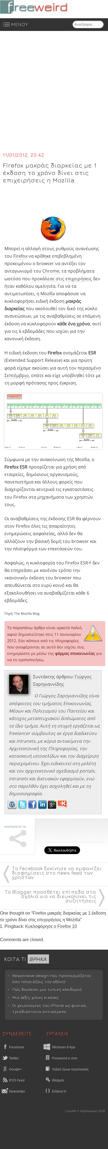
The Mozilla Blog (27, 613)
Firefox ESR (76, 563)
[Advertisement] (54, 95)
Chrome (50, 271)
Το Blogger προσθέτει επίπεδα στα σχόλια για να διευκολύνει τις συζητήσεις (50, 896)
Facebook (16, 1047)
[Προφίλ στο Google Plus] (52, 807)
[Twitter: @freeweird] (23, 807)
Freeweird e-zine (65, 1058)
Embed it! (59, 1091)
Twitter (13, 1058)
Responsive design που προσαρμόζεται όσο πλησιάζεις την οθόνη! (51, 978)
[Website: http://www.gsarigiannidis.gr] (12, 807)
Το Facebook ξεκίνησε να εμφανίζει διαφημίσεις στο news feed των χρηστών (57, 872)
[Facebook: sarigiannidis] (33, 807)
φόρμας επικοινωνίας (75, 653)
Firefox (20, 256)
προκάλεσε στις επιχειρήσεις (62, 279)
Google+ (15, 1069)
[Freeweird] (41, 7)
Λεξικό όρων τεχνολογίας (70, 1069)
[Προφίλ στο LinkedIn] (43, 807)
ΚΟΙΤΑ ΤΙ (25, 959)
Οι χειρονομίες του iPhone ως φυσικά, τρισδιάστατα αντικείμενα (49, 1008)
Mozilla (47, 293)
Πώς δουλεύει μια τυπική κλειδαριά (47, 989)
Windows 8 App (63, 1047)
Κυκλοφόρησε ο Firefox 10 (51, 926)
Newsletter (16, 1091)
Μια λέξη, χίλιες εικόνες (35, 997)
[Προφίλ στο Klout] (62, 807)
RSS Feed (16, 1080)
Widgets (58, 1080)
